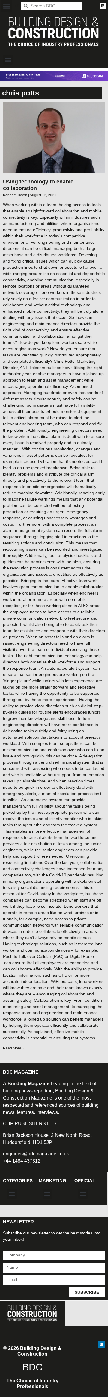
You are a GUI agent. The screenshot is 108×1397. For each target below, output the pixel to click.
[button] (6, 6)
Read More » (13, 1048)
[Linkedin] (103, 6)
